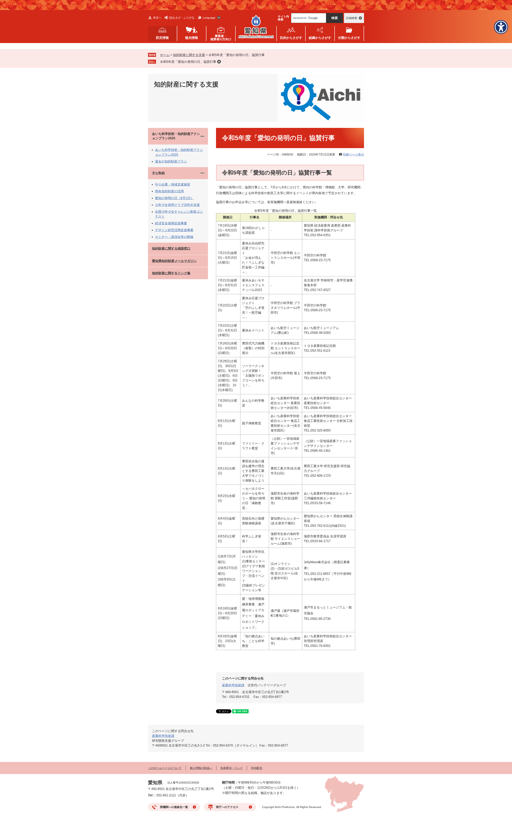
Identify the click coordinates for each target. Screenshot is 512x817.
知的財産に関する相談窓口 (171, 248)
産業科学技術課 (233, 685)
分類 (349, 37)
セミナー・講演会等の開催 (174, 237)
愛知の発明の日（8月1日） (174, 198)
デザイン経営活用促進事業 (174, 230)
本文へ (157, 17)
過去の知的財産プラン (171, 161)
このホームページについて (165, 768)
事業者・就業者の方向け (220, 37)
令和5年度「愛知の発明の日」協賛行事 (188, 61)
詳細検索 (351, 18)
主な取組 (158, 173)
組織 (320, 37)
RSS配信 (256, 768)
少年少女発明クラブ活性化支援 (177, 205)
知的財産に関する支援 (189, 55)
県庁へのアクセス (227, 807)
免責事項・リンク (231, 768)
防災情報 (162, 37)
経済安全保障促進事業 (171, 223)
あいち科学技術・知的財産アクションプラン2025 (176, 136)
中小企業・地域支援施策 (172, 184)
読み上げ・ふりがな (182, 17)
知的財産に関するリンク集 (171, 273)
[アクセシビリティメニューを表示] (501, 27)
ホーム (165, 55)
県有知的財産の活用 (169, 191)
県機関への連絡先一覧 (174, 807)
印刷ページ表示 (353, 154)
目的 (291, 37)
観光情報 (191, 37)
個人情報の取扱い (201, 768)
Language (209, 17)
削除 (219, 61)
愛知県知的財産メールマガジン (174, 261)
